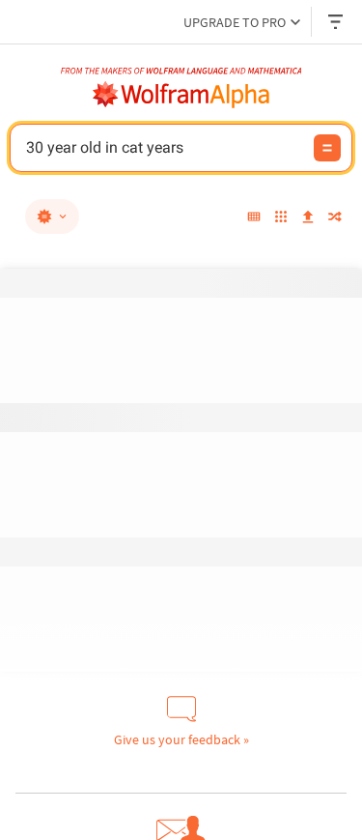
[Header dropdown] (336, 21)
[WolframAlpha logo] (181, 94)
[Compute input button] (327, 147)
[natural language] (52, 216)
